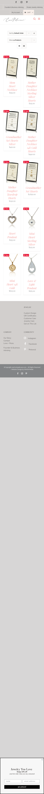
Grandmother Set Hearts (33, 189)
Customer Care (30, 318)
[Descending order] (34, 33)
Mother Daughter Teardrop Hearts (12, 192)
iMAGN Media (28, 369)
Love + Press (9, 343)
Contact (7, 341)
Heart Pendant (12, 235)
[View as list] (24, 46)
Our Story (7, 338)
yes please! (22, 787)
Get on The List (30, 324)
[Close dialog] (42, 760)
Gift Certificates (30, 316)
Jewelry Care (29, 321)
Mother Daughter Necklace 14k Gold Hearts (31, 144)
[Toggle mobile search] (34, 19)
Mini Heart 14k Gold (12, 284)
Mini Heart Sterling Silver (31, 239)
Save (7, 57)
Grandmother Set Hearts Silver (13, 140)
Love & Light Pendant (32, 284)
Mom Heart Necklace (12, 86)
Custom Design (30, 313)
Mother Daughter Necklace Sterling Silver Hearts (31, 91)
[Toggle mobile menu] (39, 19)
